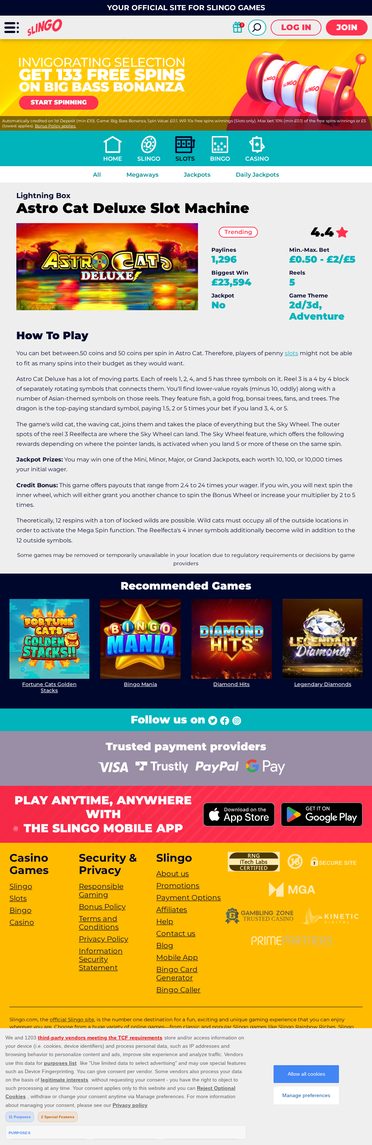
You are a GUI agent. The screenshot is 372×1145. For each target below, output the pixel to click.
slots (291, 353)
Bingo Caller (178, 989)
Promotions (177, 885)
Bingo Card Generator (177, 973)
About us (172, 873)
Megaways (142, 174)
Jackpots (197, 174)
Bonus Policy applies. (55, 125)
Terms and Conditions (99, 922)
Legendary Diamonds (322, 684)
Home (112, 158)
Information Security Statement (101, 959)
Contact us (175, 933)
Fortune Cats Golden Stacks (49, 687)
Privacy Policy (103, 939)
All (97, 174)
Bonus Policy (102, 906)
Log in (296, 27)
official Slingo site (72, 1019)
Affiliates (171, 909)
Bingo (220, 158)
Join (346, 27)
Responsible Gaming (101, 890)
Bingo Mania (140, 684)
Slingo (148, 158)
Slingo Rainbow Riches (307, 1027)
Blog (164, 945)
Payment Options (188, 897)
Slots (185, 158)
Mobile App (177, 957)
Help (164, 921)
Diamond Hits (231, 684)
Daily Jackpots (257, 174)
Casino (257, 158)
